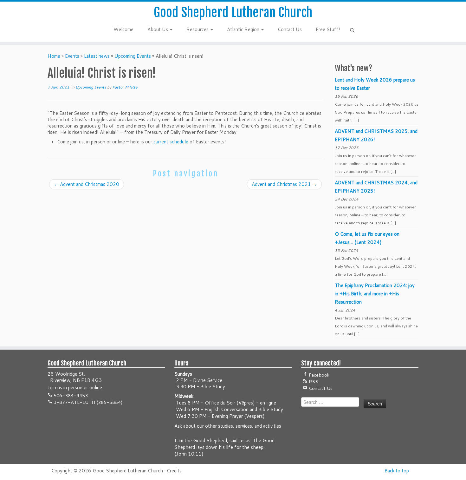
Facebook (318, 375)
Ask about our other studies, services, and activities (227, 426)
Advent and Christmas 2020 (86, 184)
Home (54, 56)
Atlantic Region (244, 29)
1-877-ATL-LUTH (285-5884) (87, 402)
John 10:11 (189, 453)
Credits (174, 470)
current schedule (170, 141)
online (95, 387)
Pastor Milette (124, 87)
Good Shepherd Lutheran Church (233, 12)
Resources (198, 29)
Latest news (97, 56)
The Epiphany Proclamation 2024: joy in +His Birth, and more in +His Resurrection (375, 293)
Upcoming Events (132, 56)
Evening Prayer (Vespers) (238, 416)
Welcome (123, 29)
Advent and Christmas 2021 (284, 184)
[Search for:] (353, 30)
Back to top (397, 470)
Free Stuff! (328, 29)
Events (72, 56)
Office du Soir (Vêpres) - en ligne (240, 402)
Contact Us (290, 29)
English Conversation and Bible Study (243, 409)
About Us (158, 29)
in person (72, 387)
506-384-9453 (70, 395)
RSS (312, 381)
